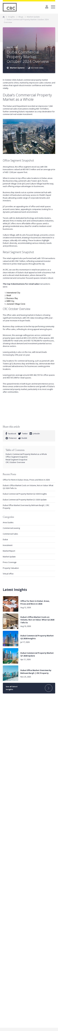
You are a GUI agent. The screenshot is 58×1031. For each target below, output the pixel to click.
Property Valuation (11, 568)
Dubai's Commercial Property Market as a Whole (26, 454)
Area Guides (8, 522)
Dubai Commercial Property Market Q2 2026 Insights (25, 494)
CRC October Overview (15, 462)
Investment (7, 545)
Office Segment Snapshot (17, 457)
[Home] (4, 16)
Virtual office (8, 573)
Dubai (5, 539)
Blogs (21, 16)
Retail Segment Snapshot (16, 459)
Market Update (33, 16)
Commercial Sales (10, 534)
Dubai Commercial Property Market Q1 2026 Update (25, 499)
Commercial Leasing (11, 528)
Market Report (9, 551)
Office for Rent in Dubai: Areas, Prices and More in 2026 (26, 479)
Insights (11, 16)
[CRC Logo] (10, 7)
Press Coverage (9, 562)
